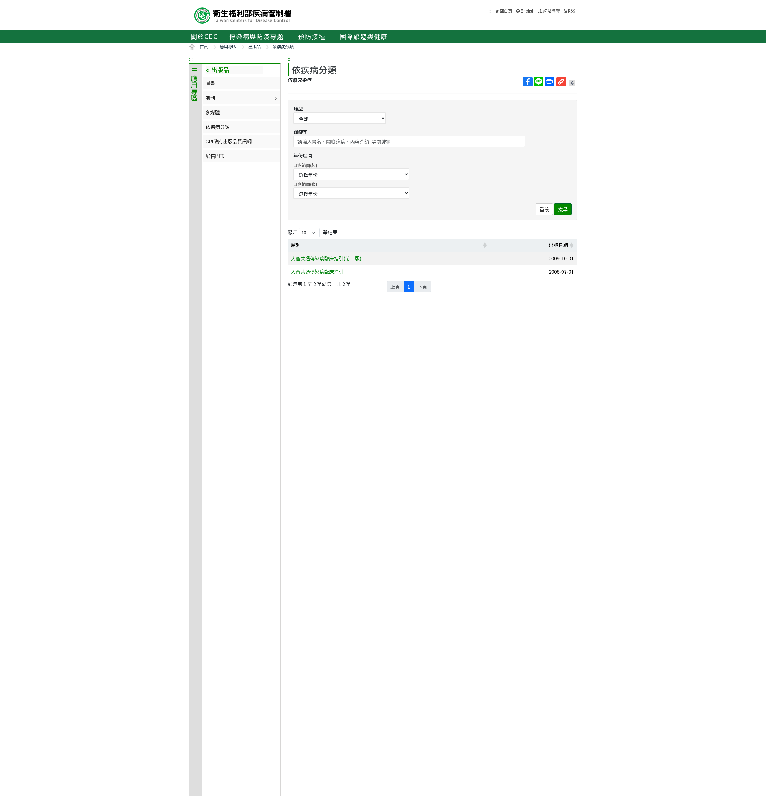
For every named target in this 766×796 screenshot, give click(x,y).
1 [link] (409, 286)
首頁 (204, 46)
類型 (298, 108)
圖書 (210, 82)
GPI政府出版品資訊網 (229, 141)
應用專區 (228, 46)
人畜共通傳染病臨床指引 (317, 271)
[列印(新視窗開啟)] (549, 81)
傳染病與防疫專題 (256, 36)
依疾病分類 (283, 46)
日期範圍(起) (305, 165)
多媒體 (213, 112)
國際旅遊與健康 (364, 36)
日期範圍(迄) (305, 184)
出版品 (254, 46)
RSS (571, 10)
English (527, 10)
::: (191, 59)
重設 (544, 209)
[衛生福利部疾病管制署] (243, 14)
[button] (485, 245)
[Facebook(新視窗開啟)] (527, 81)
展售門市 (215, 155)
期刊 (210, 97)
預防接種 (311, 36)
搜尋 (563, 209)
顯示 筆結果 (312, 232)
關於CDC (204, 36)
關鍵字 (300, 132)
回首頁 (506, 10)
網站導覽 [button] (551, 10)
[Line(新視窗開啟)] (538, 81)
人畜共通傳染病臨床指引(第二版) (326, 258)
